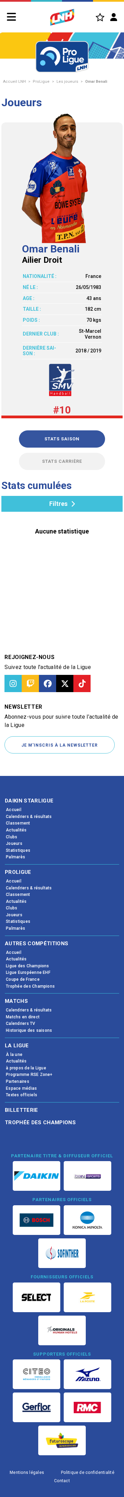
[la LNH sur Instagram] (13, 683)
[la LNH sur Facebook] (47, 683)
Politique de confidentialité (87, 1472)
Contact (62, 1480)
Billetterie (21, 1110)
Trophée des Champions (40, 1122)
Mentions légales (27, 1472)
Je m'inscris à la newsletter (59, 745)
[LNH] (62, 17)
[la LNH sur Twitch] (30, 683)
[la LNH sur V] (64, 683)
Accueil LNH (14, 81)
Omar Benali (96, 81)
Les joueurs (67, 81)
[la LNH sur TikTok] (82, 683)
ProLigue (41, 81)
